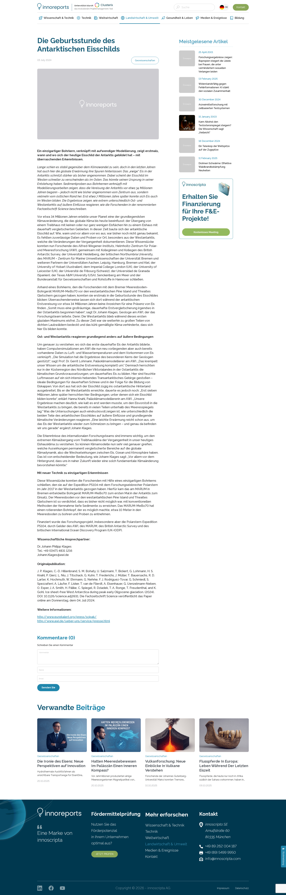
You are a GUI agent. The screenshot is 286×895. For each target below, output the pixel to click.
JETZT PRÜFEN (104, 854)
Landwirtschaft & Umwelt (166, 844)
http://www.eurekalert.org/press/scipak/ (67, 617)
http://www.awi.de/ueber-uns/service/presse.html (73, 621)
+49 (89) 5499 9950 (220, 852)
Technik (151, 831)
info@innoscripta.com (223, 858)
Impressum (223, 888)
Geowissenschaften (145, 60)
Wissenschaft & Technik (164, 825)
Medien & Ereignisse (161, 850)
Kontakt (240, 7)
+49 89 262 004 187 (221, 846)
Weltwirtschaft (157, 838)
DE (226, 7)
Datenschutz (242, 888)
